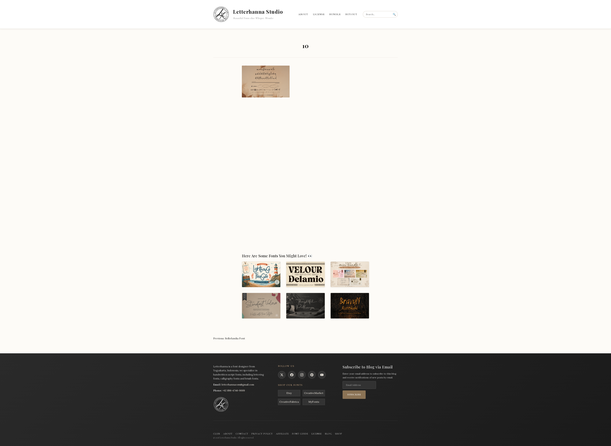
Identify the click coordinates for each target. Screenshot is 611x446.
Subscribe (354, 394)
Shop (338, 433)
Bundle (335, 14)
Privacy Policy (262, 433)
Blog (328, 433)
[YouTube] (322, 375)
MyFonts (313, 401)
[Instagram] (302, 375)
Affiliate (282, 433)
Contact (242, 433)
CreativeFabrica (289, 401)
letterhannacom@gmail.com (238, 384)
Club (216, 433)
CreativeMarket (313, 393)
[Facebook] (292, 375)
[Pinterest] (312, 375)
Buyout (351, 14)
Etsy (289, 393)
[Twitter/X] (282, 375)
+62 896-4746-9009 (233, 390)
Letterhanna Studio (258, 11)
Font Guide (300, 433)
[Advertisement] (305, 126)
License (319, 14)
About (303, 14)
